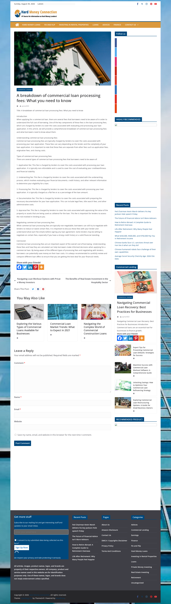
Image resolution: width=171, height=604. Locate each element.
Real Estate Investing (140, 572)
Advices (106, 25)
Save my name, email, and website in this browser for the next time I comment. (55, 434)
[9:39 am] (51, 334)
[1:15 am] (18, 338)
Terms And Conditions (111, 551)
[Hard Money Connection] (17, 25)
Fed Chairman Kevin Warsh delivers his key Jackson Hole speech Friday (84, 527)
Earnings (135, 535)
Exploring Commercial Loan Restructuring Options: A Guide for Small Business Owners (143, 404)
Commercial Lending (25, 90)
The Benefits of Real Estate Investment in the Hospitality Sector (86, 280)
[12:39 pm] (18, 106)
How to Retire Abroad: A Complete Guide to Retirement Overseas (82, 548)
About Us (106, 524)
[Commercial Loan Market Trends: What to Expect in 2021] (62, 305)
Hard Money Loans (31, 25)
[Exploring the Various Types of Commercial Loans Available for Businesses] (29, 305)
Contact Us (130, 25)
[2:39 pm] (134, 411)
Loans (96, 25)
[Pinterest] (35, 267)
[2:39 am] (118, 317)
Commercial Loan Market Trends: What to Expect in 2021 (62, 327)
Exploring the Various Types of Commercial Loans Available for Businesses (29, 328)
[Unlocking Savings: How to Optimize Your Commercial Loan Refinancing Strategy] (123, 388)
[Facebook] (19, 267)
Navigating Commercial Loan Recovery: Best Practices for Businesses (134, 307)
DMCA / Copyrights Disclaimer (114, 540)
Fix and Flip (49, 25)
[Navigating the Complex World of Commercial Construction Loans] (96, 305)
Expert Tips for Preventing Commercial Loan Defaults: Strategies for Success (143, 351)
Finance (117, 25)
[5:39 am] (134, 393)
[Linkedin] (30, 267)
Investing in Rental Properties (74, 25)
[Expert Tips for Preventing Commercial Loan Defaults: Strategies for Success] (123, 353)
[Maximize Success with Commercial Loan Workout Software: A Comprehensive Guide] (123, 370)
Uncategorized (137, 583)
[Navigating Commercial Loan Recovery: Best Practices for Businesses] (136, 282)
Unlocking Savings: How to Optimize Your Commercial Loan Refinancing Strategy (143, 386)
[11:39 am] (134, 358)
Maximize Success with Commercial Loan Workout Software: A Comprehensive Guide (142, 369)
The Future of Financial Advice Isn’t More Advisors (135, 218)
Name (18, 397)
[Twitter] (24, 267)
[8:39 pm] (134, 376)
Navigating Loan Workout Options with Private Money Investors (38, 280)
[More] (41, 267)
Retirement (136, 577)
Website (18, 421)
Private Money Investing (141, 567)
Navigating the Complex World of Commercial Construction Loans (95, 328)
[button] (137, 25)
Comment (19, 363)
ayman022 (25, 106)
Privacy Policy (107, 546)
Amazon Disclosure (110, 530)
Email (17, 409)
